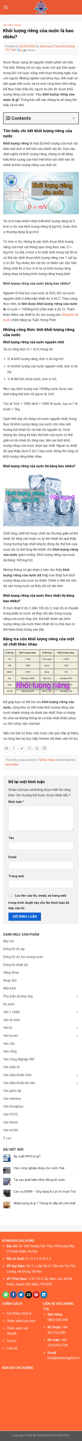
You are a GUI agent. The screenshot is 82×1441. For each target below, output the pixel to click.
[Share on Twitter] (21, 749)
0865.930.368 (58, 1320)
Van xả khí (10, 1130)
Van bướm (10, 1036)
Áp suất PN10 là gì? (27, 1156)
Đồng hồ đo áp (14, 949)
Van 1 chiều (11, 1012)
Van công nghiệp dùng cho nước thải (39, 1168)
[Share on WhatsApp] (6, 749)
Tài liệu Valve (12, 25)
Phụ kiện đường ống (18, 996)
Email (12, 857)
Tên (11, 838)
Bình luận (16, 802)
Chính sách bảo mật (21, 1321)
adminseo (46, 46)
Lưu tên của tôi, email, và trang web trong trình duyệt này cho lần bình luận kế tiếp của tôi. (38, 902)
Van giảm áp (12, 1091)
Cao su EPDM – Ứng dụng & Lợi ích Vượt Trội (45, 1191)
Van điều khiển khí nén (19, 1083)
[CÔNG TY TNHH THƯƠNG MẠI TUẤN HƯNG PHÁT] (41, 7)
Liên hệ (12, 1348)
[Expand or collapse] (73, 118)
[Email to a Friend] (29, 749)
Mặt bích (9, 988)
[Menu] (5, 7)
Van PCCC (10, 1114)
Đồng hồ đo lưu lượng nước (23, 957)
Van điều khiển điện (17, 1075)
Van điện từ (11, 1067)
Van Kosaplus (13, 1106)
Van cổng (10, 1051)
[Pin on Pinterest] (37, 749)
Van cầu (9, 1044)
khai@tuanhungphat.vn (64, 1358)
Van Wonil (10, 1122)
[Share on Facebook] (14, 749)
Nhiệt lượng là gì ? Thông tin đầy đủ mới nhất (44, 1203)
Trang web (16, 876)
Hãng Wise (11, 973)
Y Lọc (7, 1138)
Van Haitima (12, 1099)
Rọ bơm (9, 1004)
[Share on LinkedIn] (44, 749)
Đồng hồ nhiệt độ (15, 965)
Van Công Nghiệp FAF (19, 1059)
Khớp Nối (10, 981)
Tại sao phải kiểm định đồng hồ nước (39, 1180)
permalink (12, 764)
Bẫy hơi (8, 941)
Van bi (7, 1028)
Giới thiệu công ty (19, 1313)
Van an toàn (11, 1020)
